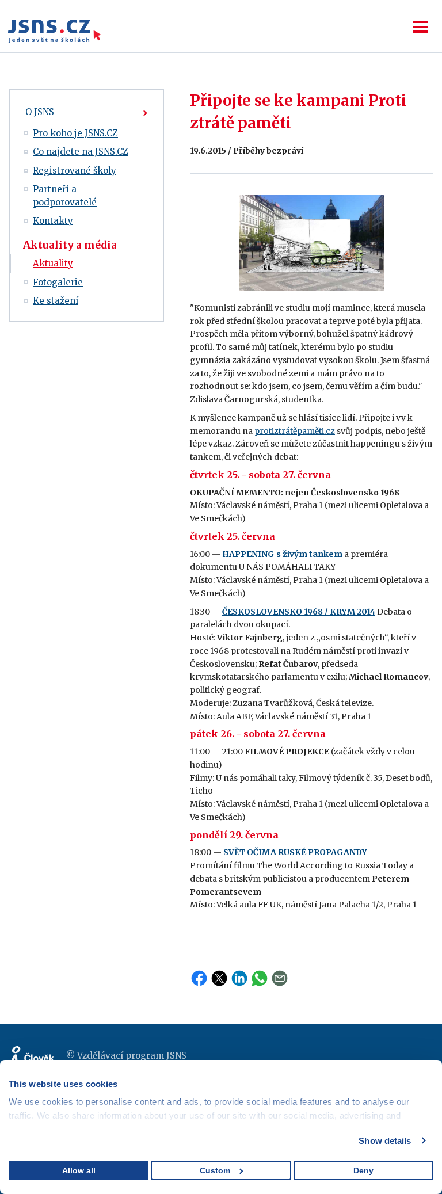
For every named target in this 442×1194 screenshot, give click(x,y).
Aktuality (53, 263)
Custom (215, 1170)
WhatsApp (259, 978)
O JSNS (39, 111)
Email (279, 978)
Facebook (199, 978)
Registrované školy (74, 170)
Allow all (79, 1170)
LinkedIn (239, 978)
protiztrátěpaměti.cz (294, 431)
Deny (363, 1170)
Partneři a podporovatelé (65, 196)
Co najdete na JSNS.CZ (80, 151)
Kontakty (53, 220)
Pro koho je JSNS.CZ (75, 133)
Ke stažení (55, 300)
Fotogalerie (58, 282)
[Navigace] (420, 27)
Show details (385, 1141)
